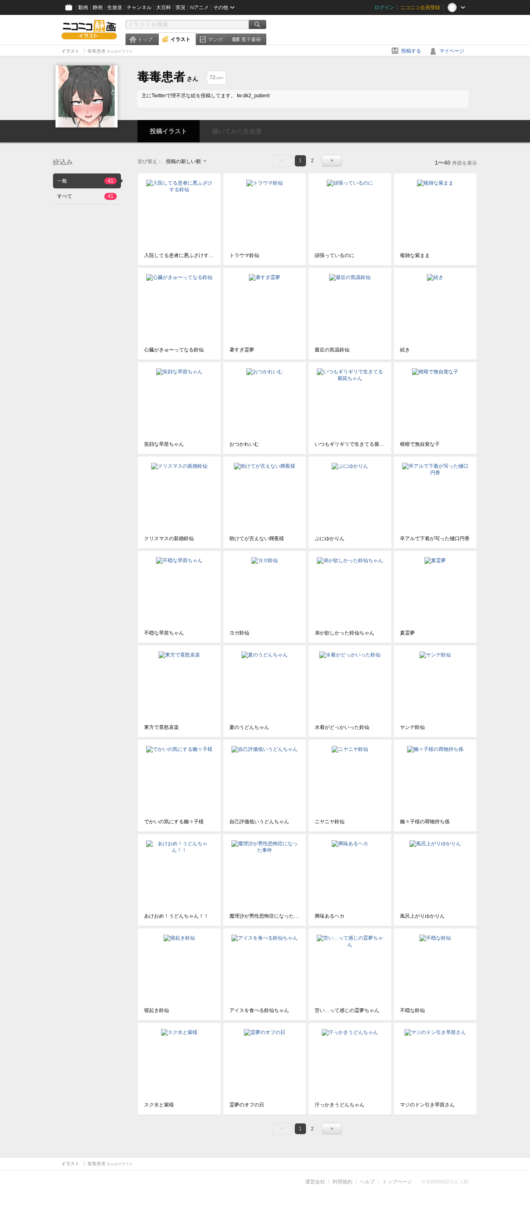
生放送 (114, 7)
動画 (83, 7)
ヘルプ (367, 1182)
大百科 (163, 7)
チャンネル (139, 7)
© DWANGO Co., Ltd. (445, 1182)
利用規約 (342, 1182)
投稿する (411, 51)
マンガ (215, 39)
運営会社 (315, 1182)
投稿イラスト (168, 131)
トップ (144, 39)
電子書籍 (251, 39)
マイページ (451, 51)
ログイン (384, 7)
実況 (181, 7)
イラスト (180, 39)
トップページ (397, 1182)
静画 (98, 7)
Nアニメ (199, 7)
